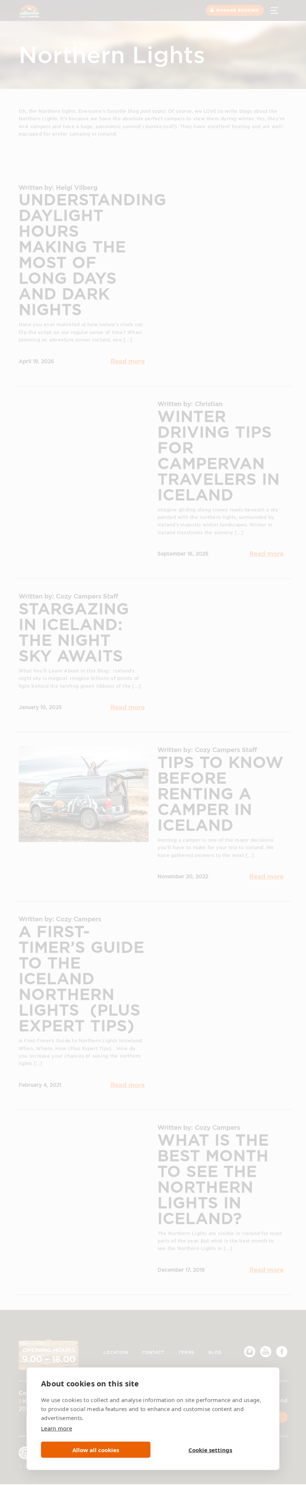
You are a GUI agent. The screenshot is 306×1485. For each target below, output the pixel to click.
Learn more (56, 1428)
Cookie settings (210, 1450)
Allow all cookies (95, 1450)
